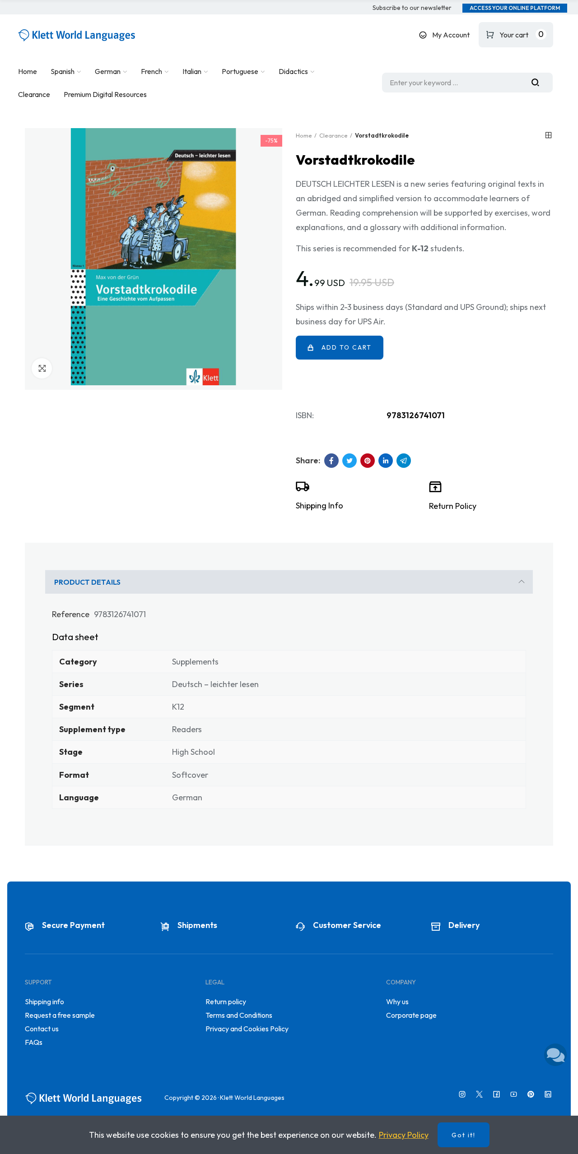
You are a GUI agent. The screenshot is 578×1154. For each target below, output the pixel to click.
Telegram (403, 460)
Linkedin (385, 460)
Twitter (349, 460)
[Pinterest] (531, 1094)
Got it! (463, 1135)
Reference (70, 614)
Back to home (548, 135)
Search (538, 82)
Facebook (331, 460)
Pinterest (367, 460)
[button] (412, 8)
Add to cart (347, 347)
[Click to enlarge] (42, 368)
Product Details (87, 581)
